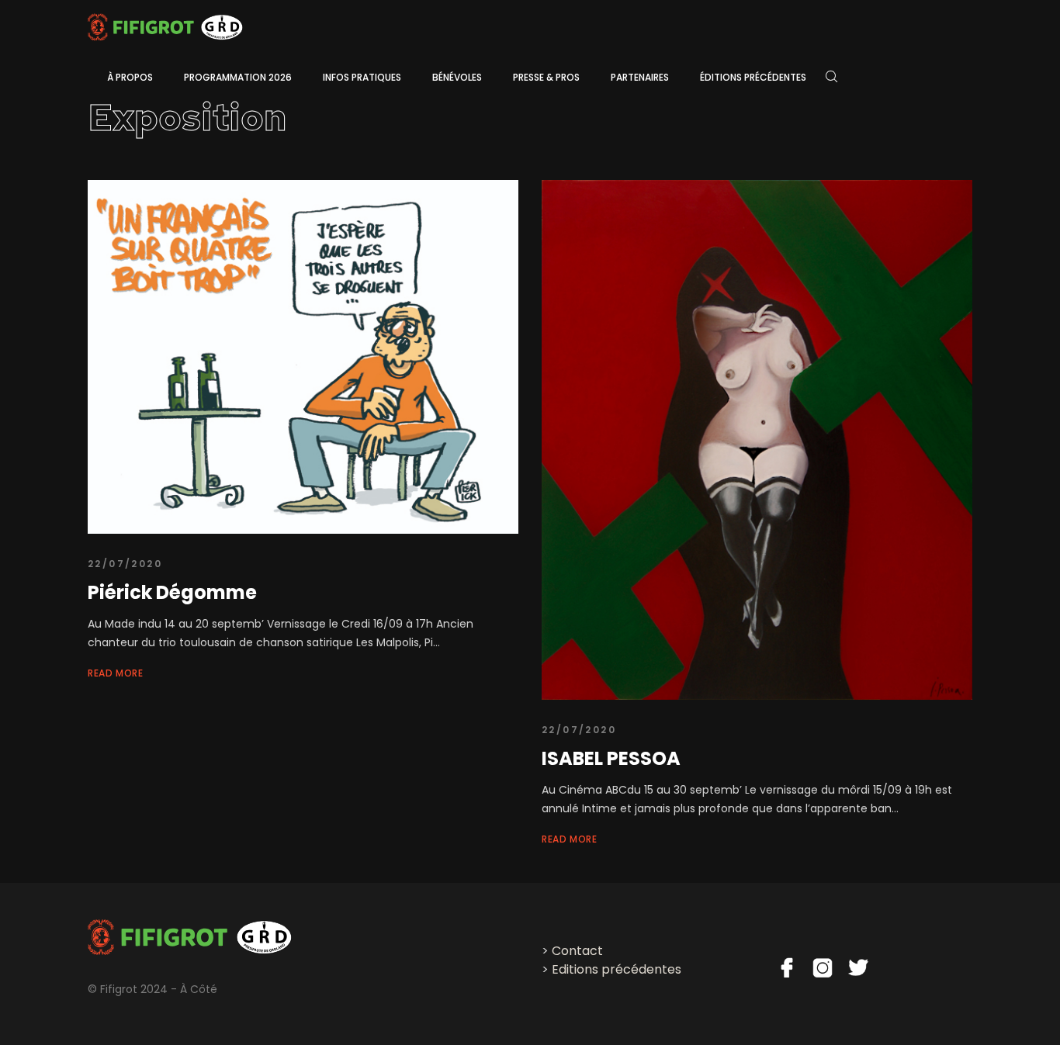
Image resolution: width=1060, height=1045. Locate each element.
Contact (577, 951)
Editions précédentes (616, 969)
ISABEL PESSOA (611, 758)
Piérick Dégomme (172, 592)
